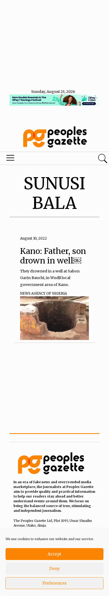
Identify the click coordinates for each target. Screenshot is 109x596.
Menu (37, 159)
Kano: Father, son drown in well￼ (53, 256)
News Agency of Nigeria (43, 293)
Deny (54, 568)
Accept (54, 554)
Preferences (54, 583)
